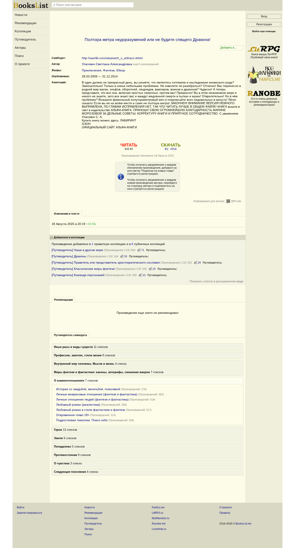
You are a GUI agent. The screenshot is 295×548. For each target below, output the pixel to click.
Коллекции (23, 31)
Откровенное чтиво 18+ (72, 415)
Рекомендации (25, 23)
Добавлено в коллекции (69, 237)
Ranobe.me (159, 523)
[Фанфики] (264, 82)
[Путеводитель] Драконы (69, 256)
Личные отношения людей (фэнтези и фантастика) (92, 399)
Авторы (20, 47)
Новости (21, 15)
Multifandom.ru (160, 518)
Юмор (120, 70)
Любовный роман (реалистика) (78, 404)
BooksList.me (243, 523)
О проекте (22, 64)
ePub (173, 149)
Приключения (91, 70)
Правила (224, 512)
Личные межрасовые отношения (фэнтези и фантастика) (96, 394)
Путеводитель (25, 39)
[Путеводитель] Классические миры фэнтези (83, 268)
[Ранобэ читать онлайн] (264, 95)
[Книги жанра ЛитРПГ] (264, 51)
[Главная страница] (31, 7)
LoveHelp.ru (159, 529)
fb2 (166, 149)
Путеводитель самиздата (70, 335)
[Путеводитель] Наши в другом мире (77, 250)
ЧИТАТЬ (128, 145)
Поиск (19, 56)
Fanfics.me (158, 507)
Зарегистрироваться (29, 512)
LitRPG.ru (157, 512)
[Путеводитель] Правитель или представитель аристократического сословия (106, 262)
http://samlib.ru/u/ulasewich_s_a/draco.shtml (112, 58)
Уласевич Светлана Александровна (107, 64)
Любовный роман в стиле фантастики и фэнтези (90, 409)
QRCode (236, 201)
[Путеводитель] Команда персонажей (78, 275)
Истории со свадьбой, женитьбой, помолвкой (88, 389)
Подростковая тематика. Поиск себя (82, 420)
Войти (20, 507)
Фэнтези (109, 70)
